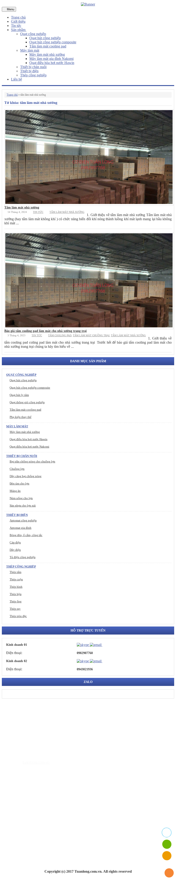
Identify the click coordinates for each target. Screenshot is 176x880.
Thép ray (15, 608)
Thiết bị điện (29, 71)
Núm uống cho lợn (21, 498)
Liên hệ (16, 79)
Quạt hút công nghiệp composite (52, 42)
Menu (10, 9)
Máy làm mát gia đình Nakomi (51, 59)
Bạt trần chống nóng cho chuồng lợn (32, 461)
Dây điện (15, 549)
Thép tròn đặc (18, 616)
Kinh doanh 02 (16, 661)
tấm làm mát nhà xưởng (67, 212)
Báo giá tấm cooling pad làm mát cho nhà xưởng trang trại (45, 331)
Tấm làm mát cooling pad (47, 46)
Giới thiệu (18, 21)
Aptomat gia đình (20, 527)
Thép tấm (15, 572)
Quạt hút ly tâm (19, 395)
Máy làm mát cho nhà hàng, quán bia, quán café (55, 813)
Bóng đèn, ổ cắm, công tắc (26, 535)
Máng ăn (15, 491)
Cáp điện (15, 542)
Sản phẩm (18, 30)
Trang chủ (18, 17)
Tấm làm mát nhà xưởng (21, 207)
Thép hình (16, 586)
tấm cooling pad (60, 335)
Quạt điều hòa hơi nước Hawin (51, 63)
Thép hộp (16, 594)
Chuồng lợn (17, 469)
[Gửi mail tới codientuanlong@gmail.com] (105, 644)
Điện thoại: (14, 653)
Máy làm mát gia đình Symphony (45, 806)
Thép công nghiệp (33, 75)
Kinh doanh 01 (16, 644)
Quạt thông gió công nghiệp (27, 402)
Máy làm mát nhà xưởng (47, 54)
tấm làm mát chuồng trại (91, 335)
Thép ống (16, 601)
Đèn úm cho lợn (19, 483)
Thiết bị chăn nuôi (33, 67)
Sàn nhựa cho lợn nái (23, 505)
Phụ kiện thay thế (20, 417)
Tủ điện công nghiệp (23, 557)
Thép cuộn (16, 579)
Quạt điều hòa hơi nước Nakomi (29, 446)
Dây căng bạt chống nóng (25, 476)
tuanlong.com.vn (36, 762)
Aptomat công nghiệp (23, 520)
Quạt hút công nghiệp (45, 38)
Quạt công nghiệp (33, 34)
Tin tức (16, 26)
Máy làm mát (29, 50)
